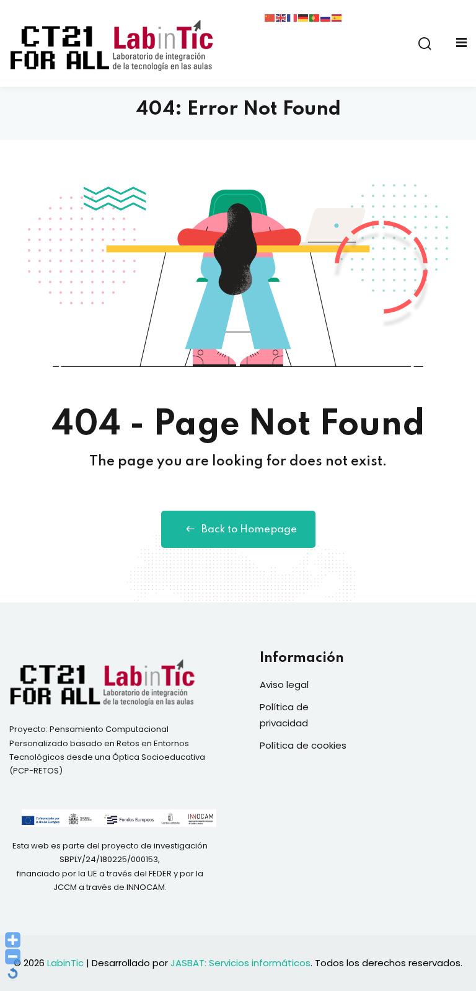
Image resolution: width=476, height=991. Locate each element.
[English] (281, 17)
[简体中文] (270, 17)
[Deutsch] (303, 17)
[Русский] (326, 17)
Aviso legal (284, 684)
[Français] (292, 17)
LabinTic (65, 962)
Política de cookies (303, 745)
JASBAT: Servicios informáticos (240, 962)
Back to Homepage (249, 529)
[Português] (314, 17)
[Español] (337, 17)
